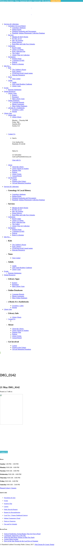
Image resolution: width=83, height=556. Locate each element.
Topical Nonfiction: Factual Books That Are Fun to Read (22, 534)
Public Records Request (11, 509)
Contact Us (3, 452)
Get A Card (37, 1)
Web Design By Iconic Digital (44, 544)
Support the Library (26, 1)
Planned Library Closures (8, 488)
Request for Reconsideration (12, 512)
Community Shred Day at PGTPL (15, 535)
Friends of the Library (7, 1)
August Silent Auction (11, 539)
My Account (46, 1)
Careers (6, 506)
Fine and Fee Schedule (10, 524)
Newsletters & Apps (9, 498)
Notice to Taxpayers (9, 521)
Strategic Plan (8, 503)
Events (6, 500)
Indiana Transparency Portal (12, 518)
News (17, 1)
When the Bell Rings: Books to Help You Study (19, 537)
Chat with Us (16, 160)
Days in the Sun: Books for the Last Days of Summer (21, 541)
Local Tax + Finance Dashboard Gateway (16, 515)
